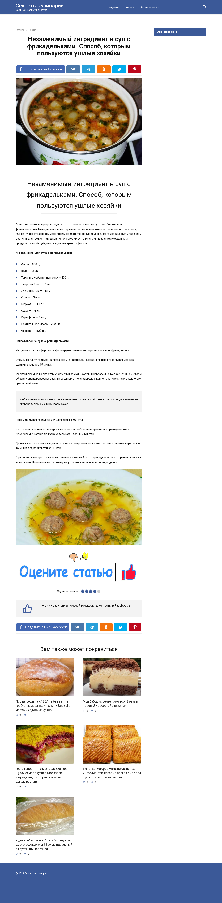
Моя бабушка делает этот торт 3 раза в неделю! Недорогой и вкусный (110, 703)
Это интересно (149, 7)
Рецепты (113, 7)
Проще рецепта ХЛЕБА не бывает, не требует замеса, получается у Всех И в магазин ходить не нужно (43, 706)
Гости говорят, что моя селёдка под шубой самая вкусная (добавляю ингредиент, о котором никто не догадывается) (41, 775)
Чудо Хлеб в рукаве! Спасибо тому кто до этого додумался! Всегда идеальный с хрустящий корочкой (44, 844)
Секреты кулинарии (40, 6)
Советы (130, 7)
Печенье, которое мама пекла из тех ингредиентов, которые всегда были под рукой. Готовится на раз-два (112, 773)
